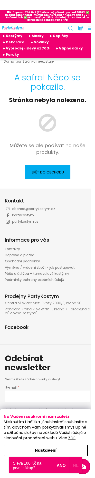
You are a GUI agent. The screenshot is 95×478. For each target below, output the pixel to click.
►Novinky (39, 42)
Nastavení (46, 450)
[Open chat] (82, 466)
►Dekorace (13, 42)
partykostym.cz (25, 221)
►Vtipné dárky (69, 48)
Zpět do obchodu (47, 172)
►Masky (36, 35)
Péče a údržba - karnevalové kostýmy (37, 273)
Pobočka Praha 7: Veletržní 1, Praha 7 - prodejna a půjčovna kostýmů (47, 311)
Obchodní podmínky (22, 261)
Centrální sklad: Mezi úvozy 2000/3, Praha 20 (43, 303)
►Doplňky (58, 35)
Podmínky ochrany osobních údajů (34, 279)
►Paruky (10, 54)
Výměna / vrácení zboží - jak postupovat (40, 267)
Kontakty (12, 249)
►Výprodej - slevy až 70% (26, 48)
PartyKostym (23, 215)
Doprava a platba (19, 255)
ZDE (72, 438)
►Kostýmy (12, 35)
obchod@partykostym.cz (33, 208)
